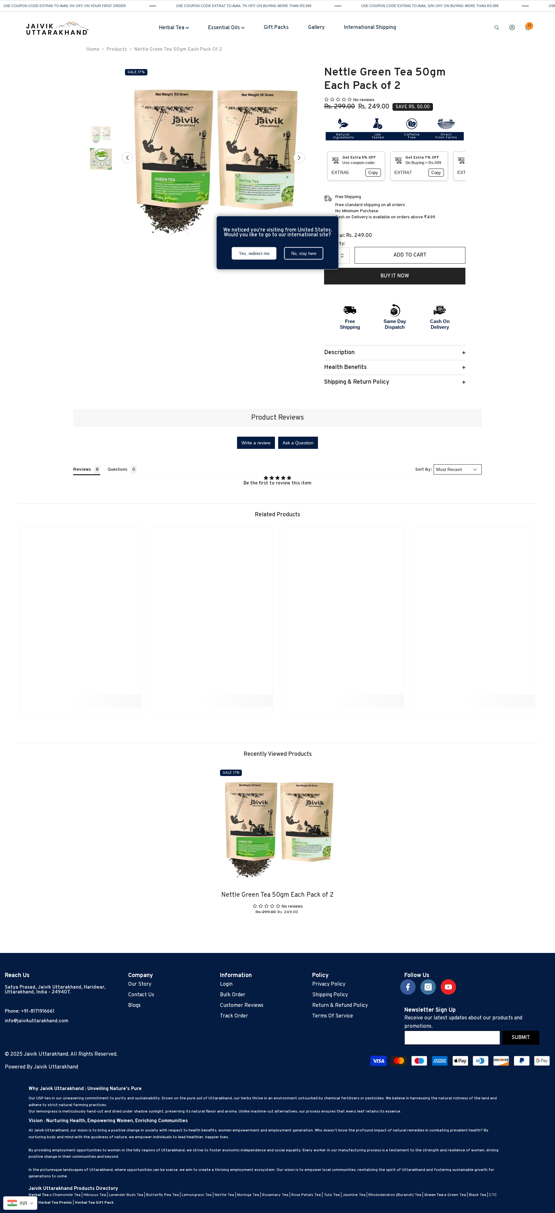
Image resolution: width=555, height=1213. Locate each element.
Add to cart (410, 255)
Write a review (256, 442)
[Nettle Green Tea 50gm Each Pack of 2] (278, 827)
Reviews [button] (82, 469)
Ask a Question (298, 442)
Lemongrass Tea (197, 1195)
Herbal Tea (38, 1195)
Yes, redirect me (254, 253)
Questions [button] (118, 469)
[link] (80, 698)
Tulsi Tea (332, 1195)
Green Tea (456, 1195)
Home (92, 49)
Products (117, 49)
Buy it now (395, 276)
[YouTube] (448, 987)
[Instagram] (428, 987)
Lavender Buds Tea (126, 1195)
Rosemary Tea (275, 1195)
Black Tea (477, 1195)
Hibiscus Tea (95, 1195)
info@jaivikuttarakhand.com (36, 1021)
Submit (521, 1037)
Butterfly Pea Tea (162, 1195)
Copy (373, 172)
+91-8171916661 (37, 1011)
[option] (213, 157)
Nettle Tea (224, 1195)
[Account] (512, 27)
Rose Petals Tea (306, 1195)
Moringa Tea (248, 1195)
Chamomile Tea (66, 1195)
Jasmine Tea (354, 1195)
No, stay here (303, 253)
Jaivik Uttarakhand (56, 1067)
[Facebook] (408, 987)
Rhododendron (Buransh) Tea (394, 1195)
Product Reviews (277, 418)
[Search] (497, 27)
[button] (127, 157)
